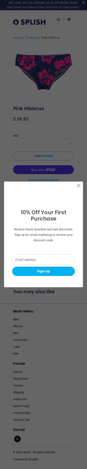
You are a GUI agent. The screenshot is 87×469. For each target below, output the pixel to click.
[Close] (78, 185)
